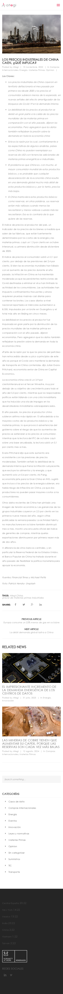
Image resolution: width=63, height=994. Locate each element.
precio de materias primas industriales (23, 598)
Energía (23, 70)
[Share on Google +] (32, 604)
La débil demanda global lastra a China (31, 632)
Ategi (16, 67)
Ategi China (16, 595)
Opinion (50, 70)
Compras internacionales (22, 808)
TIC (10, 865)
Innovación (8, 700)
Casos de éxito (16, 801)
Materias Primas (37, 70)
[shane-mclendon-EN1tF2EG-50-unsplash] (31, 721)
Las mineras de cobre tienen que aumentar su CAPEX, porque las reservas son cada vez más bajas (30, 743)
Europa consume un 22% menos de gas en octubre (31, 622)
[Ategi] (8, 5)
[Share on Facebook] (15, 604)
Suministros (14, 859)
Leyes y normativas (18, 833)
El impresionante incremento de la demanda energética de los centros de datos (29, 690)
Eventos (12, 820)
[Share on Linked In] (40, 604)
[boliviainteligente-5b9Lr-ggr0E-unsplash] (31, 668)
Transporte (14, 872)
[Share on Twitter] (23, 604)
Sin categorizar (16, 852)
